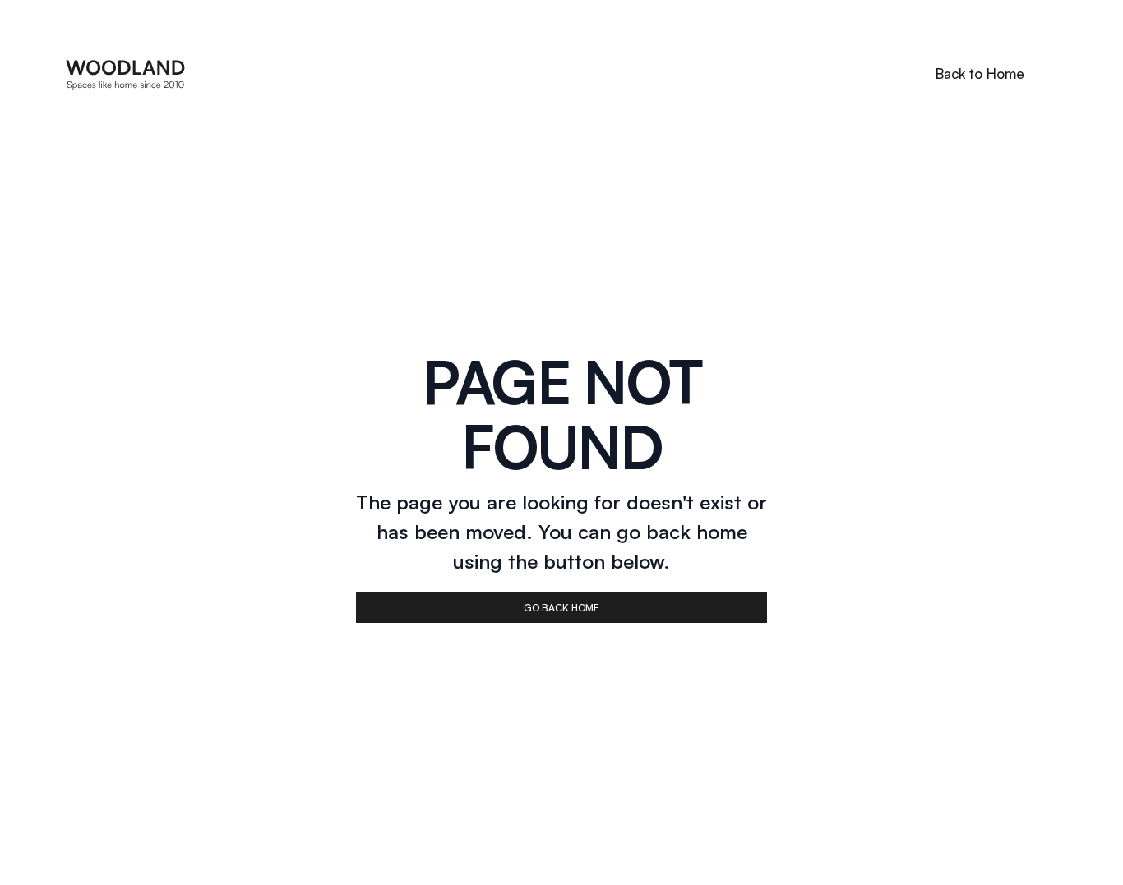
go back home (561, 608)
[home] (126, 74)
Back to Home (980, 73)
